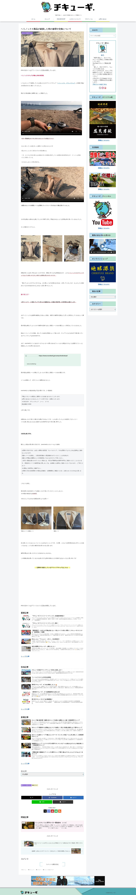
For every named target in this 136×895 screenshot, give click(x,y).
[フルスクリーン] (114, 252)
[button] (63, 802)
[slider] (101, 252)
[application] (102, 246)
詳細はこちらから (103, 140)
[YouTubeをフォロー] (52, 811)
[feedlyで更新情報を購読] (56, 811)
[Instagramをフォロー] (48, 811)
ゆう (102, 55)
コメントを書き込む (52, 864)
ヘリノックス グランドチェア (66, 83)
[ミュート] (111, 252)
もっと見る (24, 656)
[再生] (91, 252)
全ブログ (36, 785)
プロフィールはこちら (100, 84)
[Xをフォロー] (45, 811)
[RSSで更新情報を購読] (59, 811)
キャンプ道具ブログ (27, 785)
